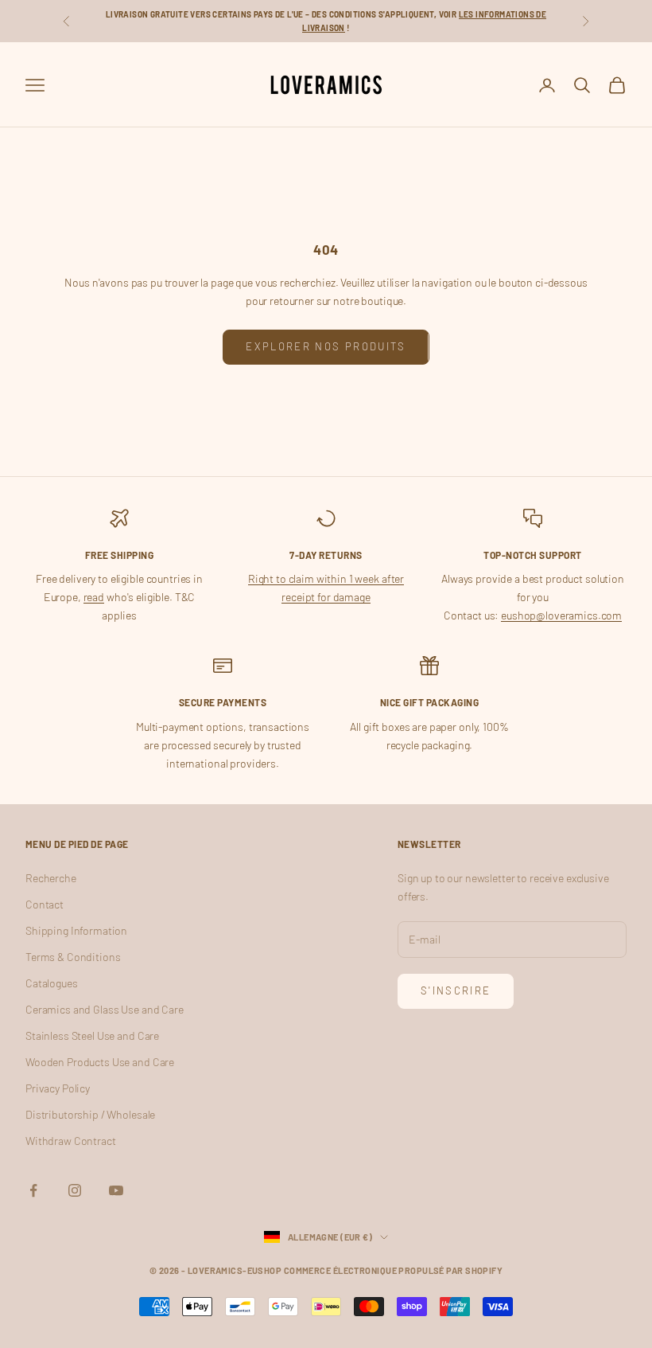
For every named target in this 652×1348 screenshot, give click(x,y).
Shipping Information (76, 930)
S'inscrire (456, 990)
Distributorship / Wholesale (90, 1114)
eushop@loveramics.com (561, 615)
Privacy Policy (57, 1088)
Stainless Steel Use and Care (92, 1035)
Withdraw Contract (70, 1140)
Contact (44, 904)
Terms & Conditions (72, 956)
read (93, 597)
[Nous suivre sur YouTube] (116, 1190)
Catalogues (51, 983)
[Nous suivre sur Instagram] (75, 1190)
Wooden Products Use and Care (99, 1062)
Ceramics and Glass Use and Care (104, 1009)
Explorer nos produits (326, 346)
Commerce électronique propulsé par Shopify (393, 1270)
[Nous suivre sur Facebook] (33, 1190)
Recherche (50, 878)
